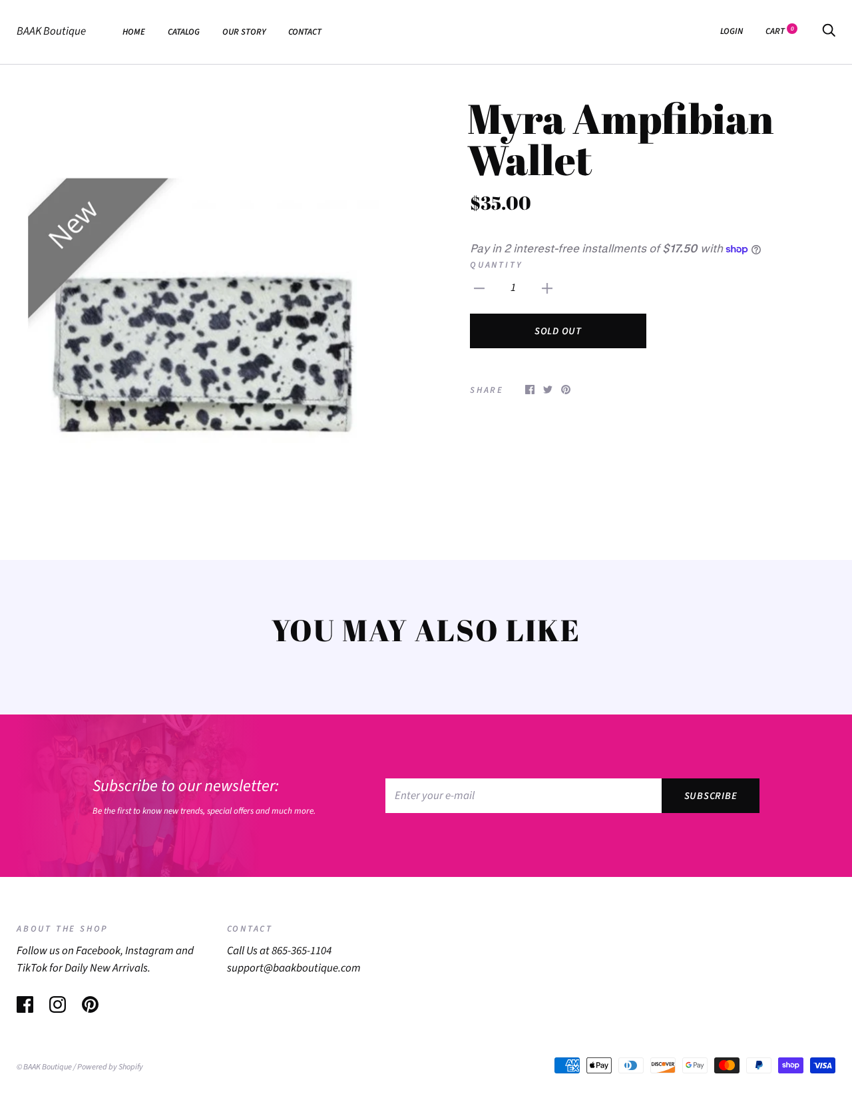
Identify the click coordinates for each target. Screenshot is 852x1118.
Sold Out (558, 331)
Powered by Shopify (110, 1067)
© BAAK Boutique (44, 1067)
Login (731, 31)
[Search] (828, 31)
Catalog (184, 31)
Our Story (244, 31)
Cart (779, 31)
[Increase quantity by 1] (547, 288)
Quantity (496, 264)
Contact (304, 31)
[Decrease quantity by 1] (479, 288)
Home (133, 31)
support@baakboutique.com (294, 968)
